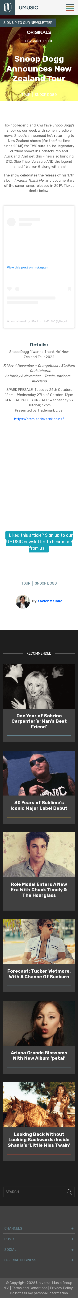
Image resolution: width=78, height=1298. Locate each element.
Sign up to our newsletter (27, 23)
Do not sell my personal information (39, 1293)
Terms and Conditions (29, 1288)
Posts (9, 1239)
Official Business (20, 1260)
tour (25, 95)
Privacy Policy (61, 1288)
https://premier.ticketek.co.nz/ (39, 419)
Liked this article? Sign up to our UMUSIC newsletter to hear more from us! (39, 542)
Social (10, 1250)
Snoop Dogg (46, 95)
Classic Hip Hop (39, 41)
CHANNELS (13, 1228)
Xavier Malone (49, 601)
